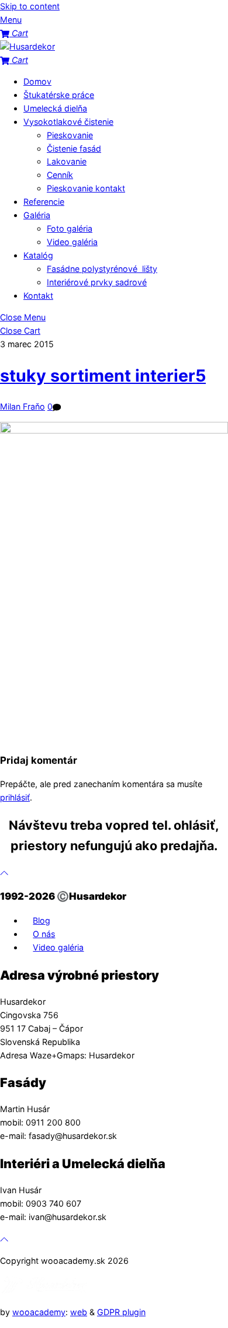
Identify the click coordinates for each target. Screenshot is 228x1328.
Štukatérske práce (58, 95)
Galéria (36, 215)
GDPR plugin (121, 1312)
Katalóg (38, 255)
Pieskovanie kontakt (86, 188)
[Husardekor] (27, 46)
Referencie (43, 202)
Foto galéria (69, 228)
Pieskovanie (70, 135)
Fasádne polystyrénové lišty (102, 269)
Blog (41, 920)
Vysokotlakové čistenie (68, 122)
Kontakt (38, 295)
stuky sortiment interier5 (103, 375)
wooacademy (38, 1312)
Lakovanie (67, 161)
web (78, 1312)
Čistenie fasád (74, 148)
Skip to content (30, 6)
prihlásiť (15, 797)
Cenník (60, 175)
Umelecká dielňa (55, 108)
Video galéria (72, 242)
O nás (44, 934)
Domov (37, 81)
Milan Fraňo (22, 406)
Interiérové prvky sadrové (97, 282)
